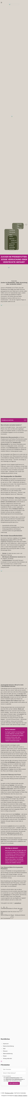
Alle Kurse (11, 238)
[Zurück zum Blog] (2, 914)
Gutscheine (12, 247)
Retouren (5, 1051)
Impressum (6, 1043)
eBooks (11, 236)
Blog (18, 226)
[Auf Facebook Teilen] (1, 907)
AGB (4, 1048)
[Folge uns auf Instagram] (1, 2)
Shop (10, 234)
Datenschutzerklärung (8, 1046)
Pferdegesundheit (9, 1093)
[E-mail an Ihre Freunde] (6, 907)
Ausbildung (12, 230)
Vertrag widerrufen (7, 1058)
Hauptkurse (13, 240)
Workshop (11, 249)
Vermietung (12, 232)
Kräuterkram (14, 242)
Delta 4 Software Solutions (20, 1095)
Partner (5, 1056)
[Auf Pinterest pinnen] (4, 907)
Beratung (11, 245)
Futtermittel (12, 244)
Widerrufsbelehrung (7, 1053)
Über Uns (19, 228)
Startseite (19, 224)
